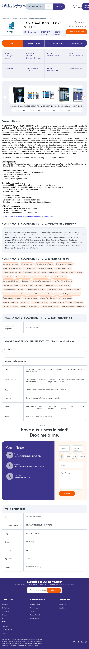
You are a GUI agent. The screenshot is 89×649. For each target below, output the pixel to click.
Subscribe (53, 590)
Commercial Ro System (11, 281)
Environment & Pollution (64, 264)
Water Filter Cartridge (10, 302)
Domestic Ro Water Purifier (12, 273)
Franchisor (62, 608)
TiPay (32, 611)
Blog (3, 618)
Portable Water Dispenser (11, 298)
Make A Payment (35, 604)
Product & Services (55, 43)
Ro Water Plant (8, 277)
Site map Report (7, 630)
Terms (4, 633)
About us (5, 604)
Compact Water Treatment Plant (40, 294)
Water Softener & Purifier (44, 264)
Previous (5, 97)
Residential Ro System (10, 285)
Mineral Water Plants (31, 273)
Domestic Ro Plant (67, 273)
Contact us (5, 608)
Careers (4, 615)
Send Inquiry (20, 110)
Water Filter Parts (29, 268)
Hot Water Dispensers (39, 302)
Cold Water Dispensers (75, 302)
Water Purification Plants (50, 273)
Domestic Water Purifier (63, 268)
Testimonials (6, 611)
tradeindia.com (37, 643)
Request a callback (36, 615)
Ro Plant (79, 273)
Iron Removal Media (30, 298)
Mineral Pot (25, 302)
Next (83, 97)
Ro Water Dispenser (63, 285)
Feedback (5, 626)
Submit (67, 494)
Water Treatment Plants (11, 268)
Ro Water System (27, 285)
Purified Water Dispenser (44, 285)
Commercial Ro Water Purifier (13, 290)
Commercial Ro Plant (23, 277)
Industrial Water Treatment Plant (14, 294)
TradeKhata (34, 608)
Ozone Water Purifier (57, 302)
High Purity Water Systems (63, 281)
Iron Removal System (41, 277)
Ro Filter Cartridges (65, 298)
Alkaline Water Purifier (47, 298)
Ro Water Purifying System (42, 281)
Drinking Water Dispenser (71, 294)
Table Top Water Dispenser (50, 307)
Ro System (26, 281)
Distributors (33, 7)
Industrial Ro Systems (10, 307)
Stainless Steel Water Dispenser (73, 307)
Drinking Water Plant (55, 290)
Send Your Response (76, 32)
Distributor (62, 604)
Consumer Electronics (19, 19)
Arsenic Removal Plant (59, 277)
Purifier (56, 294)
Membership (34, 618)
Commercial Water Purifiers (35, 290)
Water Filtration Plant (73, 290)
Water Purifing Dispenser (29, 307)
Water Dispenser (27, 264)
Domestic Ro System (45, 268)
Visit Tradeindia (77, 6)
